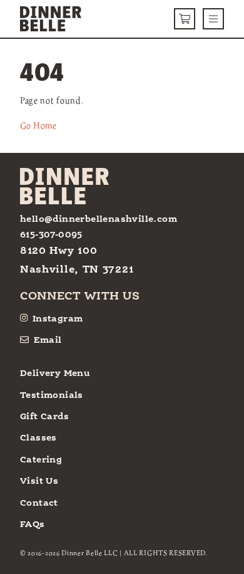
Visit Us (39, 481)
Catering (41, 460)
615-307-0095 (51, 235)
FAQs (32, 524)
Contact (39, 503)
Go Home (38, 125)
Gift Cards (44, 416)
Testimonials (51, 395)
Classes (38, 438)
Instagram (58, 319)
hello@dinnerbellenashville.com (98, 219)
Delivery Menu (55, 373)
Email (48, 340)
